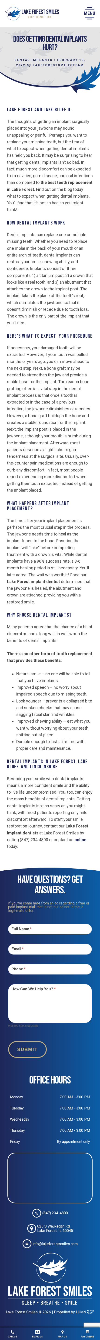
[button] (89, 13)
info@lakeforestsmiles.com (55, 1244)
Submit (27, 1049)
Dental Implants (33, 60)
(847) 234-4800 (55, 1213)
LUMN (81, 1312)
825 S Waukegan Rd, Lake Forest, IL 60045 (55, 1228)
